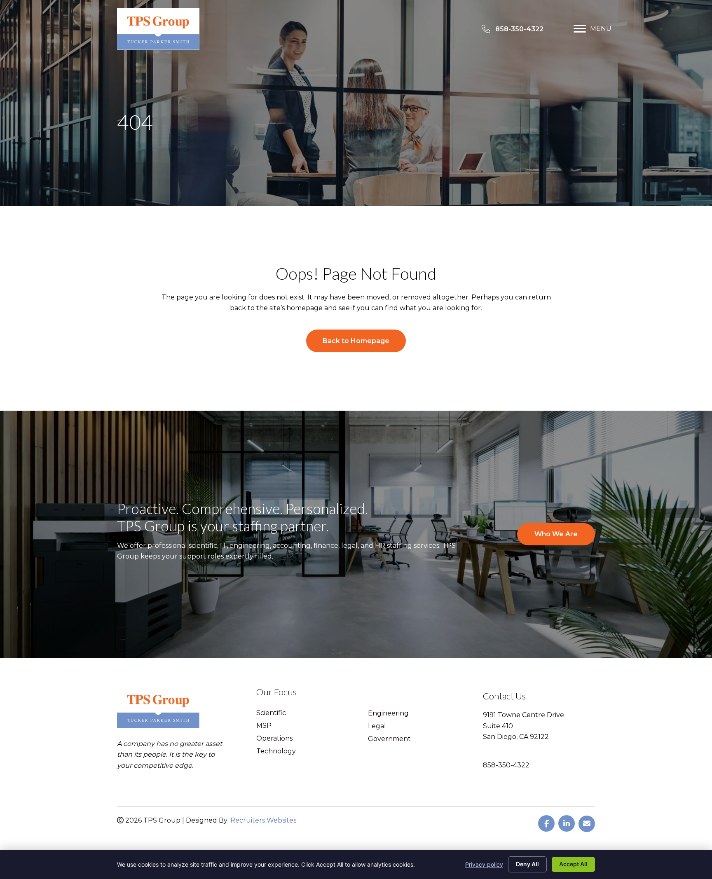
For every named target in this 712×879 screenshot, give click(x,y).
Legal (377, 726)
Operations (274, 738)
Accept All (573, 863)
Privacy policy (484, 864)
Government (389, 739)
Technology (276, 751)
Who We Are (556, 534)
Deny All (527, 863)
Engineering (388, 713)
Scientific (271, 713)
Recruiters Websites (263, 820)
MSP (264, 725)
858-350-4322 (506, 765)
